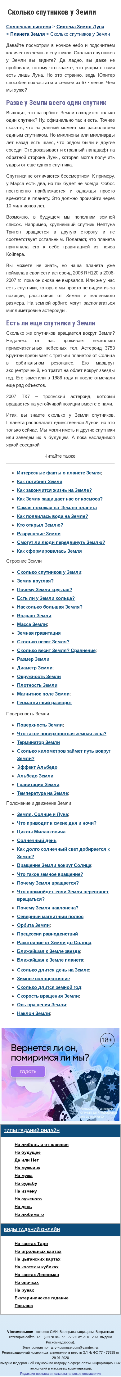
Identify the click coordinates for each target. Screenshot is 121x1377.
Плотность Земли (37, 685)
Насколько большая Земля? (50, 606)
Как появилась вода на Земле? (52, 516)
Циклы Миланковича (41, 831)
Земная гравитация (39, 633)
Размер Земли (33, 659)
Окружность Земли (39, 676)
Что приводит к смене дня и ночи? (56, 823)
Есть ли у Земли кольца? (46, 598)
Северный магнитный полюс (50, 916)
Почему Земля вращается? (48, 883)
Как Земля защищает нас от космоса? (60, 498)
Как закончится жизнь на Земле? (54, 490)
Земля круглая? (35, 580)
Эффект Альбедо (37, 767)
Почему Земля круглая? (44, 589)
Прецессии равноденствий (47, 933)
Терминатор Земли (38, 742)
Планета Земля (27, 34)
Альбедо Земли (35, 775)
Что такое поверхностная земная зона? (61, 733)
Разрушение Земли (38, 533)
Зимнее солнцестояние (43, 978)
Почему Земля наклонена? (47, 907)
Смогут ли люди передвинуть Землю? (61, 542)
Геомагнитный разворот (44, 702)
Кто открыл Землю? (40, 525)
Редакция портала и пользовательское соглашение (60, 1373)
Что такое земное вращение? (50, 874)
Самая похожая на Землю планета (57, 507)
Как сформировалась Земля (49, 551)
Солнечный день (36, 840)
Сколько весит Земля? (43, 641)
